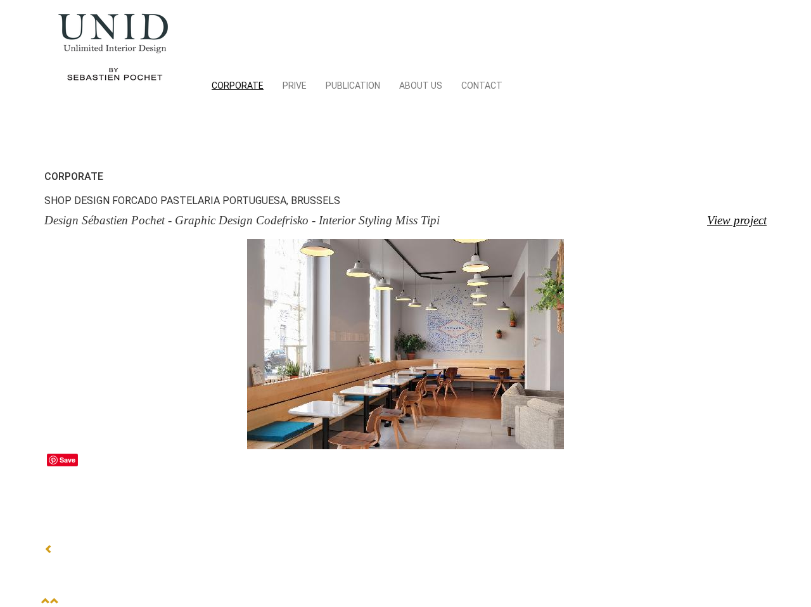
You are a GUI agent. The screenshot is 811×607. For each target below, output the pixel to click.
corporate (238, 85)
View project (737, 220)
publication (353, 85)
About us (420, 85)
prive (295, 85)
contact (481, 85)
